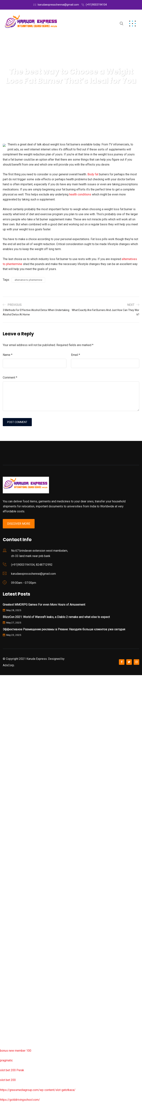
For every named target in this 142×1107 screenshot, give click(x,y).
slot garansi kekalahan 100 (17, 805)
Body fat (92, 174)
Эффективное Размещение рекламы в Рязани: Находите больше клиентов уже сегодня (64, 629)
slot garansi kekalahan (14, 726)
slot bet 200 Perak (12, 1070)
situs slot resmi (10, 952)
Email (75, 355)
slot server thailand (12, 923)
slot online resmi (11, 776)
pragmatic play (9, 736)
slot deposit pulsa (11, 1011)
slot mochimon (9, 893)
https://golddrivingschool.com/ (20, 1099)
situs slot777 (8, 756)
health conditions (80, 194)
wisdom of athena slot (14, 825)
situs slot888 (8, 913)
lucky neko (7, 746)
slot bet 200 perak (12, 933)
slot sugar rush (9, 815)
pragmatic (6, 1060)
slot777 (5, 677)
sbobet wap (7, 1031)
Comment (10, 377)
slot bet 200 (8, 1080)
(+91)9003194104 (96, 4)
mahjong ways (9, 844)
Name (7, 355)
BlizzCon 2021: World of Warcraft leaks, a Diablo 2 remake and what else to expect (56, 617)
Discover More (18, 523)
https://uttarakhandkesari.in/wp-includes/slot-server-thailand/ (40, 1041)
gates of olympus (11, 795)
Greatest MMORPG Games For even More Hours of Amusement (44, 604)
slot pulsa (6, 972)
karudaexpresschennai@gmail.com (58, 4)
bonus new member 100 (15, 1050)
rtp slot (4, 697)
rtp (2, 687)
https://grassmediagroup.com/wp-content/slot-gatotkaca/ (37, 1090)
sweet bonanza (10, 716)
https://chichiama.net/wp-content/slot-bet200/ (30, 854)
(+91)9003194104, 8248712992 (32, 564)
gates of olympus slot (14, 903)
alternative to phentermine (28, 280)
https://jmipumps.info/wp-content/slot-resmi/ (30, 942)
